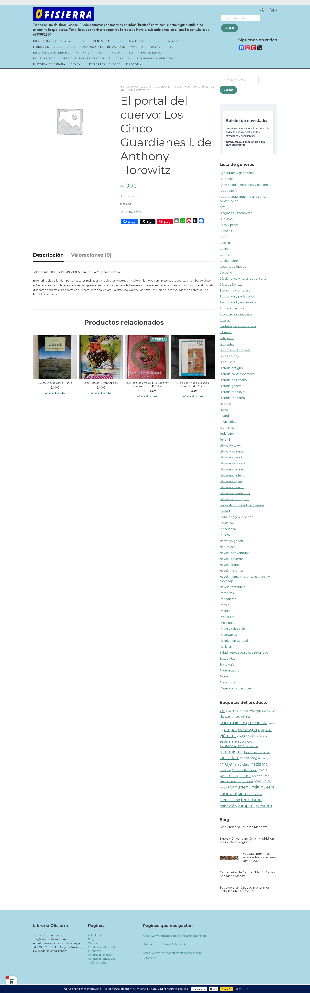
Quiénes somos (102, 41)
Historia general (231, 386)
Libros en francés (232, 469)
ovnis (262, 770)
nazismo (259, 764)
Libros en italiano (232, 487)
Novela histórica (231, 571)
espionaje (228, 741)
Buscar (229, 27)
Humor (118, 52)
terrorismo (251, 799)
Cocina (101, 52)
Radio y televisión (232, 629)
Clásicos (123, 58)
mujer (227, 764)
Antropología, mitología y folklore (244, 185)
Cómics (225, 255)
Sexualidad (228, 658)
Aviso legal (95, 935)
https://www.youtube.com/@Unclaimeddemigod (174, 935)
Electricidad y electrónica (238, 302)
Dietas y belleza (231, 284)
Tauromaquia (229, 670)
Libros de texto (230, 445)
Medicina (226, 523)
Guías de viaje (230, 356)
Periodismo (228, 599)
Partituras (227, 593)
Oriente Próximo (244, 770)
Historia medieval (232, 392)
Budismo (226, 219)
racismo (245, 776)
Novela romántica (232, 587)
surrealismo (230, 800)
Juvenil (77, 64)
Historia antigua (231, 368)
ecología (247, 729)
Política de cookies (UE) (140, 41)
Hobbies (226, 404)
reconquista (260, 776)
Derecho (226, 272)
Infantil (82, 52)
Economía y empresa (235, 290)
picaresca (229, 775)
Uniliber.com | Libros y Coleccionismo (166, 944)
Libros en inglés (47, 46)
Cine (223, 237)
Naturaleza (227, 547)
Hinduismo (228, 362)
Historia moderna (232, 398)
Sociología (227, 664)
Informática (228, 421)
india (224, 757)
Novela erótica (230, 565)
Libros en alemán (232, 451)
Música (225, 535)
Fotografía (227, 338)
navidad (242, 764)
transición (228, 806)
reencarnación (229, 781)
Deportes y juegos (104, 64)
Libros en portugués (234, 499)
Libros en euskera (232, 463)
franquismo (231, 751)
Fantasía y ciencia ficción (238, 326)
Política (225, 611)
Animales (226, 179)
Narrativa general (145, 52)
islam (234, 757)
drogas (230, 729)
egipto (265, 729)
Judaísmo (227, 433)
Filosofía (134, 64)
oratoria (225, 770)
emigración (245, 736)
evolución (246, 741)
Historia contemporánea (237, 374)
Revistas (226, 646)
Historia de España (49, 64)
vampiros (246, 805)
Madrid (137, 46)
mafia (244, 758)
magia (255, 758)
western (264, 805)
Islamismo (227, 427)
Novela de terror (231, 559)
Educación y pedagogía (237, 296)
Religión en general (234, 641)
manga (265, 758)
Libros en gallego (232, 475)
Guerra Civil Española (235, 350)
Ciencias (226, 231)
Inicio (124, 86)
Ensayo (172, 41)
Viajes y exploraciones (236, 688)
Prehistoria (227, 617)
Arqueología (228, 191)
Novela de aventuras (234, 553)
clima (245, 717)
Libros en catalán (232, 457)
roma (234, 787)
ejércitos (228, 735)
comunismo (233, 722)
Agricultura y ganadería (237, 173)
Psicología (227, 623)
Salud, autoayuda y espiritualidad (96, 46)
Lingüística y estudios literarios (242, 505)
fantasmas (251, 746)
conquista (257, 722)
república (245, 781)
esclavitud (262, 736)
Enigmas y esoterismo (51, 52)
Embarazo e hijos (232, 308)
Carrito (92, 943)
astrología (252, 710)
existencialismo (232, 746)
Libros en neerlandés (235, 493)
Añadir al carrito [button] (55, 393)
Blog (80, 41)
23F (222, 711)
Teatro (224, 676)
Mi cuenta (94, 951)
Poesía (154, 46)
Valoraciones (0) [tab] (91, 255)
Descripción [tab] (48, 255)
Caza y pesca (229, 225)
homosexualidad (257, 752)
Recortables (228, 635)
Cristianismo (229, 261)
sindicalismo (250, 793)
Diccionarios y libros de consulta (243, 278)
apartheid (234, 711)
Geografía (227, 344)
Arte (169, 46)
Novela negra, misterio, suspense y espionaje (72, 58)
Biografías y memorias (156, 58)
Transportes (228, 682)
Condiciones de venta (51, 41)
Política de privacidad (102, 958)
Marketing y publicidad (236, 517)
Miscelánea (228, 529)
